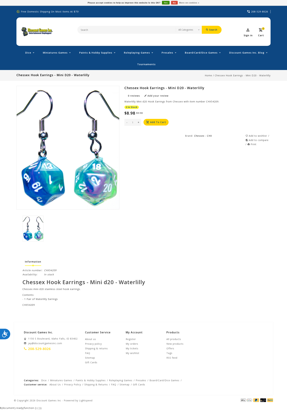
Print (253, 144)
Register (131, 339)
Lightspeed (86, 400)
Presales (167, 52)
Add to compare (259, 140)
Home (208, 75)
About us (90, 339)
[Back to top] (277, 400)
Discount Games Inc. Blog (246, 52)
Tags (169, 353)
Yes (166, 3)
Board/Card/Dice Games (201, 52)
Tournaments (146, 64)
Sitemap (90, 357)
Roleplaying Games (137, 52)
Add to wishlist (258, 135)
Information (33, 261)
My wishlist (132, 353)
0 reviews (134, 95)
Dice (28, 52)
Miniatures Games (55, 52)
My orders (132, 343)
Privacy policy (93, 343)
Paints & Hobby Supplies (95, 52)
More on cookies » (189, 3)
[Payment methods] (269, 400)
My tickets (132, 348)
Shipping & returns (96, 348)
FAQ (87, 353)
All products (173, 339)
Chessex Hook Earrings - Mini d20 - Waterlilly (243, 75)
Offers (170, 348)
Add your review (157, 95)
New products (175, 343)
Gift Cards (91, 362)
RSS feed (171, 357)
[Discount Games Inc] (36, 31)
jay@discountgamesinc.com (45, 343)
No (174, 3)
